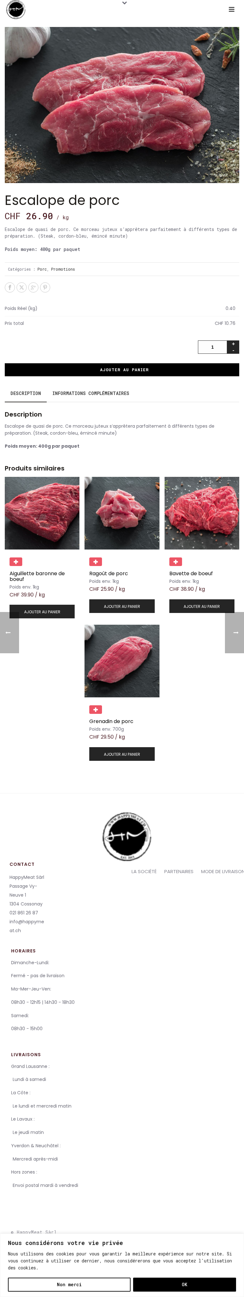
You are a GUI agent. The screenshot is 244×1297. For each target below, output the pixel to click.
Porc (42, 269)
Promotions (63, 269)
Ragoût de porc (108, 573)
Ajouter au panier (124, 369)
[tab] (26, 393)
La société (144, 871)
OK (184, 1284)
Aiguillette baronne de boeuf (37, 576)
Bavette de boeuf (191, 573)
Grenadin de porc (111, 721)
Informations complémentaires (90, 393)
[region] (122, 1265)
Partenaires (178, 871)
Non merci (69, 1284)
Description (25, 393)
